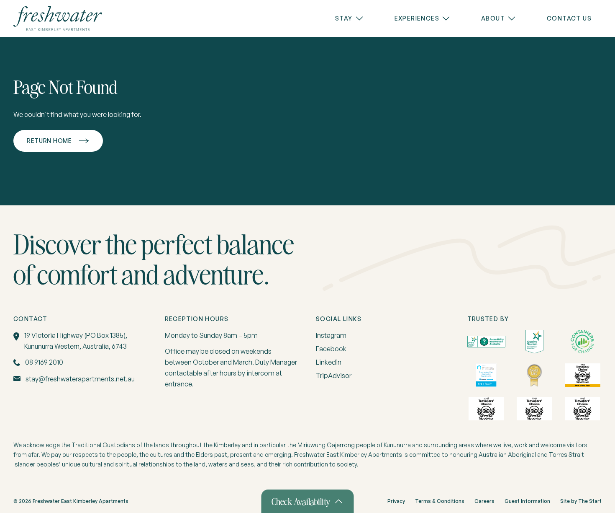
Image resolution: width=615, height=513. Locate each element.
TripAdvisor (333, 375)
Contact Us (569, 18)
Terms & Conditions (439, 501)
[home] (57, 18)
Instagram (331, 335)
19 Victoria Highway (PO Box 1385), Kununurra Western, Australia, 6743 (75, 340)
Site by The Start (581, 501)
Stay (344, 18)
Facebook (331, 349)
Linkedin (328, 362)
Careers (484, 501)
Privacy (396, 501)
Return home (49, 140)
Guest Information (527, 501)
